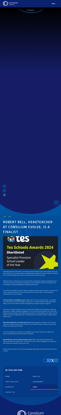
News (9, 216)
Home (4, 216)
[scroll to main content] (56, 203)
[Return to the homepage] (10, 3)
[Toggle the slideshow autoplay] (4, 195)
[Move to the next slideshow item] (4, 190)
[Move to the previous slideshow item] (4, 186)
